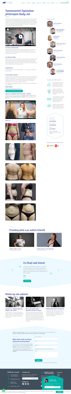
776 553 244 (14, 376)
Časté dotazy (59, 372)
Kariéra (58, 374)
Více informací (67, 391)
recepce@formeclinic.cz (15, 379)
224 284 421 (14, 374)
